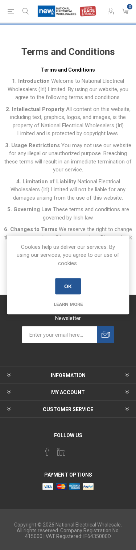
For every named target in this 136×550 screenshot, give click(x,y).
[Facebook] (47, 451)
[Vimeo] (61, 451)
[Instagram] (75, 449)
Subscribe (105, 334)
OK (68, 286)
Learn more (68, 304)
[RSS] (89, 449)
